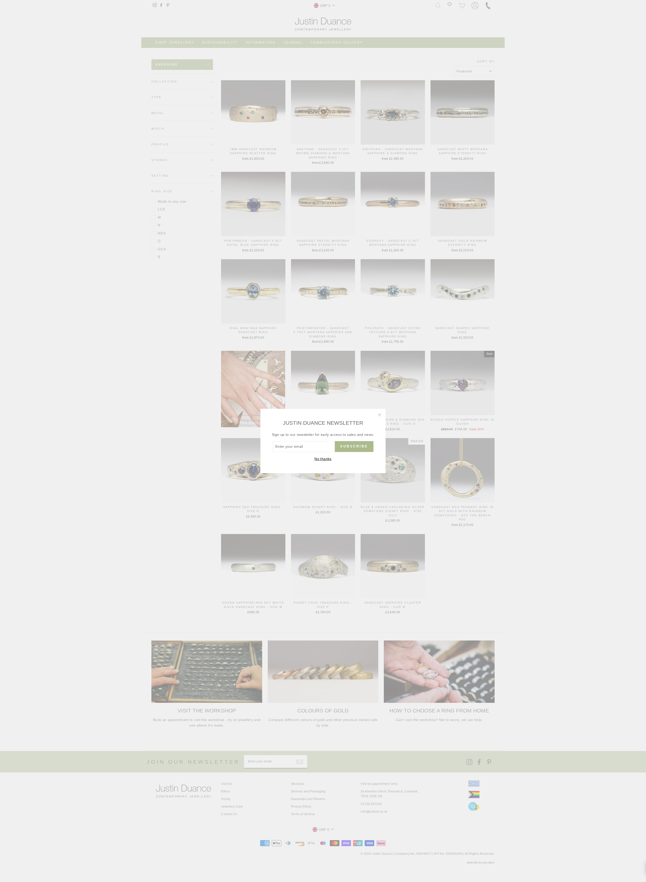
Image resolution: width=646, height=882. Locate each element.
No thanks (322, 459)
